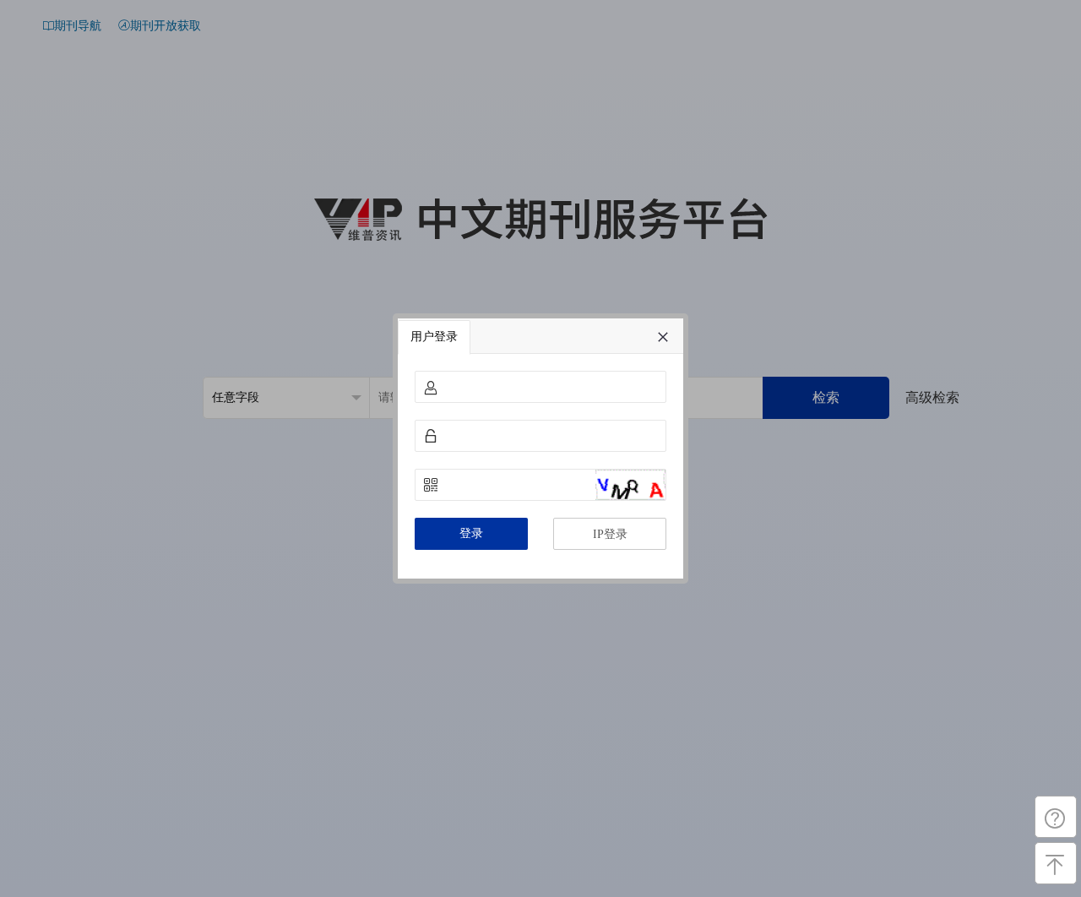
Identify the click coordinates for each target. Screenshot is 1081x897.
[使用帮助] (1056, 817)
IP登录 (610, 534)
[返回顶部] (1056, 863)
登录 (471, 533)
